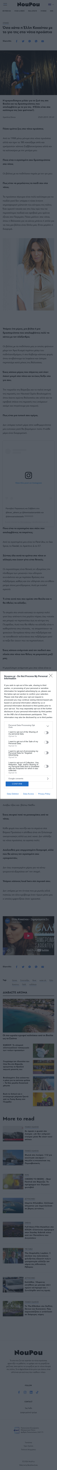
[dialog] (28, 735)
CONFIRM (17, 784)
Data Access (28, 794)
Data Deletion (13, 794)
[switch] (46, 732)
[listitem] (28, 726)
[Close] (51, 676)
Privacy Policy (44, 794)
